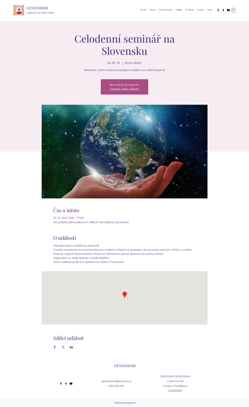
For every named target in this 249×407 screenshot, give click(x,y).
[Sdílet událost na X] (63, 347)
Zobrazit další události (124, 88)
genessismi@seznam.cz (117, 381)
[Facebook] (218, 10)
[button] (179, 10)
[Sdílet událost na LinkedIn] (71, 347)
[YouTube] (228, 10)
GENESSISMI (37, 7)
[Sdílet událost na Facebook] (54, 347)
